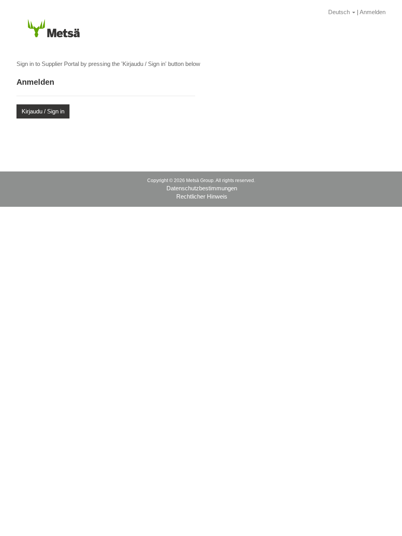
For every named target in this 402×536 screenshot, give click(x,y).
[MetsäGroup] (53, 27)
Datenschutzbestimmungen (201, 188)
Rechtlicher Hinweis (201, 196)
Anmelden (373, 12)
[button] (341, 12)
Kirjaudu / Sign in (43, 111)
